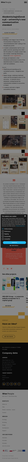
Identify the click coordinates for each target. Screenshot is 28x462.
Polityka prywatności (20, 226)
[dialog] (14, 231)
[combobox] (25, 216)
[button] (14, 245)
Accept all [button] (14, 242)
